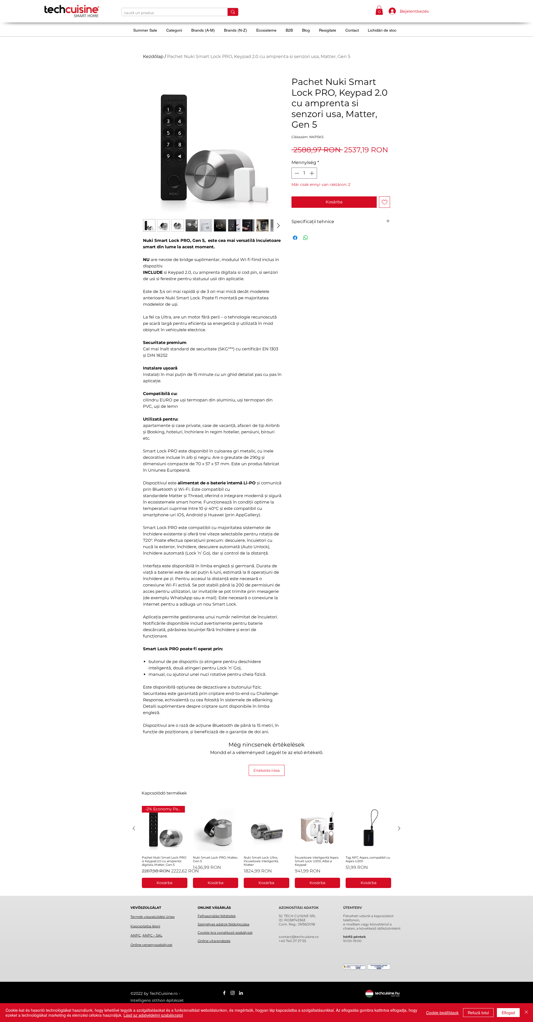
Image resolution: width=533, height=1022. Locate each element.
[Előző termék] (133, 828)
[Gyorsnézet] (215, 828)
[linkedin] (241, 993)
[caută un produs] (232, 12)
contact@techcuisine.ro (299, 937)
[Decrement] (296, 173)
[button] (379, 10)
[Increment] (312, 173)
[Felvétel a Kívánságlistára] (384, 202)
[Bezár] (526, 1013)
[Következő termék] (399, 828)
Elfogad (508, 1012)
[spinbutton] (304, 173)
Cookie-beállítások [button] (442, 1012)
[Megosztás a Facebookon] (295, 237)
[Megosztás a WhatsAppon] (305, 237)
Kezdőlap (153, 56)
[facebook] (224, 993)
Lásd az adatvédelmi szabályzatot (153, 1015)
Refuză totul (478, 1012)
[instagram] (232, 993)
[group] (266, 847)
